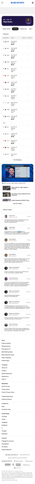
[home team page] (5, 41)
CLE (8, 75)
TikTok (3, 419)
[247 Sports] (7, 461)
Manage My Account (8, 441)
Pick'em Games (6, 343)
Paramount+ (5, 376)
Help (3, 406)
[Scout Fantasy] (26, 465)
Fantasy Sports (6, 346)
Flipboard (4, 434)
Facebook (4, 425)
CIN (8, 82)
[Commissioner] (9, 464)
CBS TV (4, 379)
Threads (4, 431)
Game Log (23, 29)
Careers (4, 371)
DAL (8, 55)
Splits (30, 29)
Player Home (6, 29)
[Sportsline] (18, 461)
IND (8, 41)
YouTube (4, 416)
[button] (2, 2)
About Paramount (7, 373)
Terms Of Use (6, 386)
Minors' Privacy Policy (8, 392)
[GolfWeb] (17, 468)
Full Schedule (17, 160)
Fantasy (15, 29)
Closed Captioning (7, 396)
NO (8, 48)
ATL (8, 69)
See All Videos (17, 203)
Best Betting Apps (7, 352)
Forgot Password (6, 449)
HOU (8, 116)
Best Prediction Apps (8, 355)
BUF (8, 89)
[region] (17, 173)
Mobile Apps (5, 360)
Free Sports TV (6, 349)
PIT (8, 134)
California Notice (7, 399)
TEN (8, 62)
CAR (8, 109)
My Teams (5, 447)
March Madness (6, 358)
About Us (4, 368)
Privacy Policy (6, 389)
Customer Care (6, 409)
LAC (8, 103)
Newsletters (5, 444)
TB (7, 127)
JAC (8, 96)
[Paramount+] (29, 461)
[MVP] (18, 464)
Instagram (4, 422)
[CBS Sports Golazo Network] (17, 458)
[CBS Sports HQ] (25, 454)
